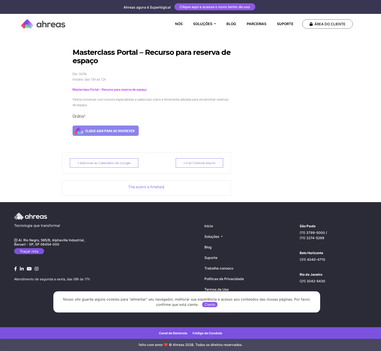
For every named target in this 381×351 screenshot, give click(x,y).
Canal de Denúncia (173, 333)
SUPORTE (285, 24)
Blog (208, 247)
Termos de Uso (216, 289)
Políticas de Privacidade (224, 279)
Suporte (210, 258)
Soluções (212, 237)
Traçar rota (29, 251)
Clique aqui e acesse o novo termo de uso (215, 7)
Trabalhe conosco (218, 268)
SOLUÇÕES (203, 24)
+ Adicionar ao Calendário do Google (104, 163)
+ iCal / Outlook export (199, 163)
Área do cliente (330, 24)
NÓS (179, 23)
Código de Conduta (207, 333)
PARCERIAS (256, 24)
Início (208, 226)
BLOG (231, 24)
